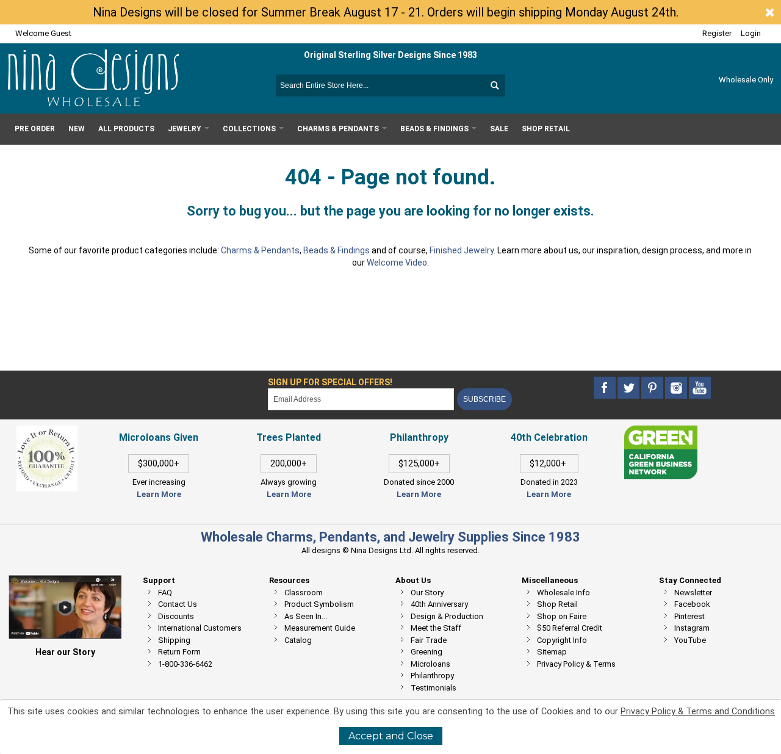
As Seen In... (305, 616)
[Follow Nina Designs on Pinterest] (653, 388)
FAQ (165, 592)
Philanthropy (432, 675)
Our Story (427, 592)
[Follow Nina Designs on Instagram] (677, 388)
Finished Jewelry (462, 250)
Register (717, 33)
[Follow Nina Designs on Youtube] (700, 388)
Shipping (174, 640)
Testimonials (433, 687)
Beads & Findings (336, 250)
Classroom (303, 592)
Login (751, 33)
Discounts (176, 616)
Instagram (692, 628)
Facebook (692, 604)
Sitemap (552, 651)
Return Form (179, 651)
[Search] (494, 85)
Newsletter (693, 592)
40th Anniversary (439, 604)
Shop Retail (557, 604)
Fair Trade (429, 640)
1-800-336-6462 (185, 664)
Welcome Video (397, 262)
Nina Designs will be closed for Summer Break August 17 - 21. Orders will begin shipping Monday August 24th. (385, 12)
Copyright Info (562, 640)
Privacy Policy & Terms (576, 664)
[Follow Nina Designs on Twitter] (629, 388)
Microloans (430, 664)
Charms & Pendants (260, 250)
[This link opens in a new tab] (660, 431)
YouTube (690, 640)
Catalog (298, 640)
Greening (426, 651)
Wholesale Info (563, 592)
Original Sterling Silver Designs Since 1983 (390, 55)
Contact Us (177, 604)
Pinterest (689, 616)
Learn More (159, 494)
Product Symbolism (319, 604)
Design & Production (447, 616)
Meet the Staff (436, 628)
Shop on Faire (561, 616)
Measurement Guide (319, 628)
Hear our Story (65, 652)
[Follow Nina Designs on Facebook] (605, 388)
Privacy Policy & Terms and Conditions (698, 711)
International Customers (200, 628)
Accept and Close (390, 736)
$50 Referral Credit (569, 628)
